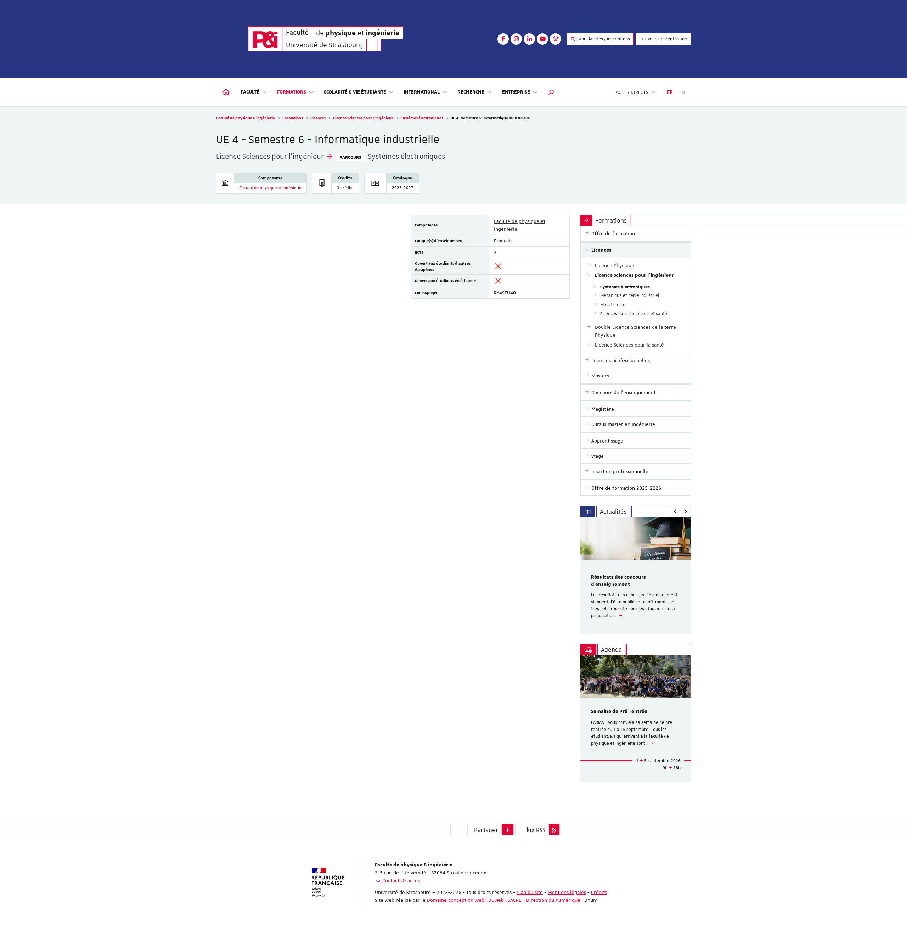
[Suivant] (685, 511)
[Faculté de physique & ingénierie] (265, 38)
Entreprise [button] (516, 92)
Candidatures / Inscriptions (602, 39)
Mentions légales (567, 892)
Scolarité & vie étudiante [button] (355, 92)
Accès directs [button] (632, 92)
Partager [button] (486, 830)
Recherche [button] (470, 92)
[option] (635, 575)
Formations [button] (291, 92)
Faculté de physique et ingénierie (270, 188)
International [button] (422, 92)
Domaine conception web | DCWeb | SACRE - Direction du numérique (503, 900)
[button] (551, 92)
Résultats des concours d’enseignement (618, 580)
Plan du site (530, 892)
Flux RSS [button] (534, 830)
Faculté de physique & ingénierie (245, 118)
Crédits (599, 892)
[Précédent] (675, 511)
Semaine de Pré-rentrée (619, 711)
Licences (318, 118)
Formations (292, 118)
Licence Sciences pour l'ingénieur (363, 118)
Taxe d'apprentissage (665, 39)
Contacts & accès (401, 880)
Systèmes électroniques (422, 118)
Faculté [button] (250, 92)
